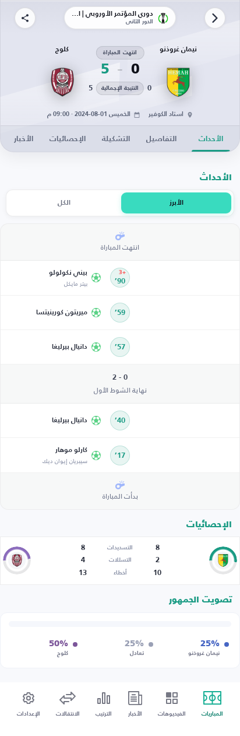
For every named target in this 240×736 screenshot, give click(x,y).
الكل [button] (64, 202)
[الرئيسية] (214, 18)
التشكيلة (116, 139)
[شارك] (25, 18)
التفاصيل (161, 139)
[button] (55, 278)
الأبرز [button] (176, 202)
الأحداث (211, 139)
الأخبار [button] (23, 139)
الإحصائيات (68, 139)
